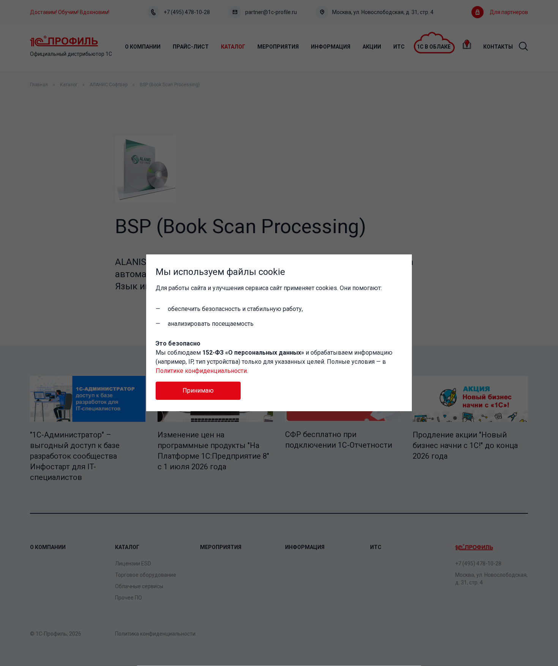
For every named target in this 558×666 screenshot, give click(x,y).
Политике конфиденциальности (201, 370)
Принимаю (198, 390)
